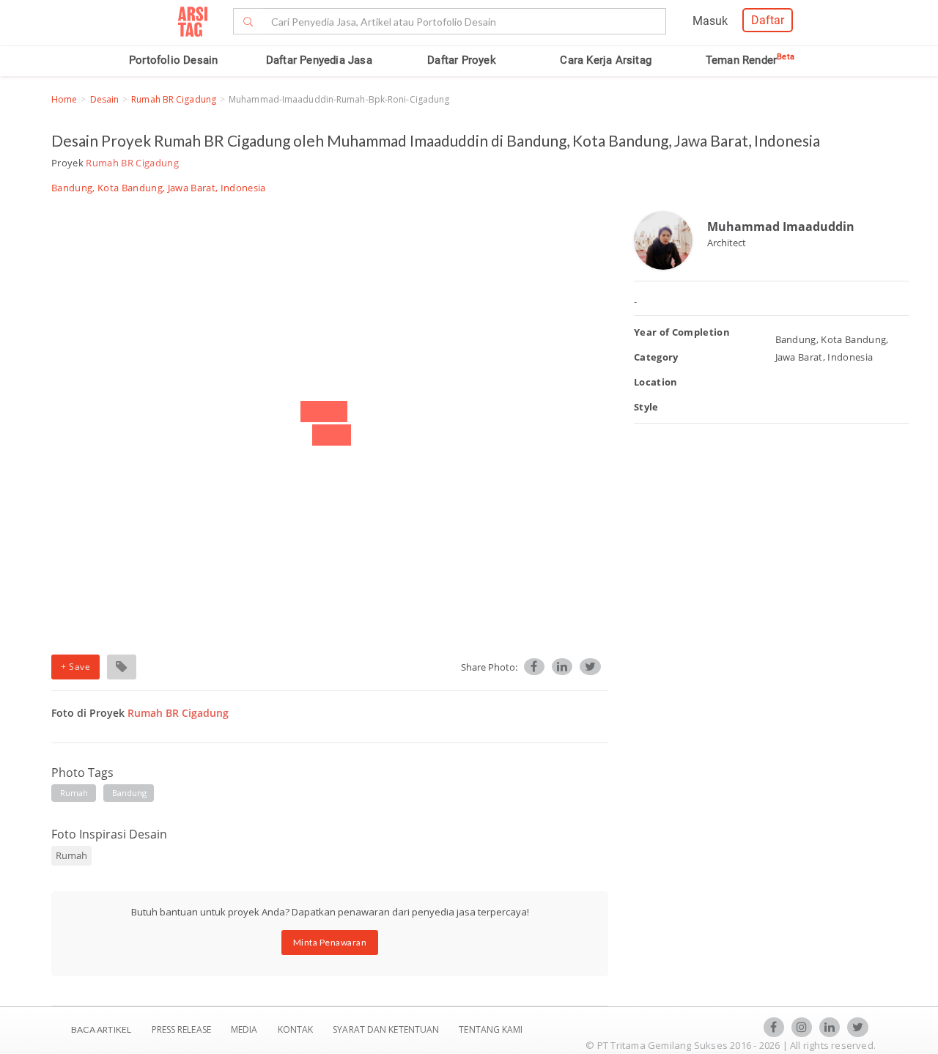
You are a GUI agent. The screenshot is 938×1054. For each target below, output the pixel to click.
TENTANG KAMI (490, 1029)
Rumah (71, 855)
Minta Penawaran (330, 942)
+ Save (75, 666)
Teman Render (750, 60)
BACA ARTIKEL (101, 1029)
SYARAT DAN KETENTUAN (387, 1029)
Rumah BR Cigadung (173, 99)
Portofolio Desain (173, 60)
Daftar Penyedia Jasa (319, 60)
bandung (129, 792)
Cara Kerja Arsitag (605, 60)
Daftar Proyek (461, 60)
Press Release (181, 1029)
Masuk (710, 21)
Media (245, 1029)
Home (64, 99)
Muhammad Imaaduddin (780, 226)
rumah (74, 792)
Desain (104, 99)
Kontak (297, 1029)
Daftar (767, 20)
